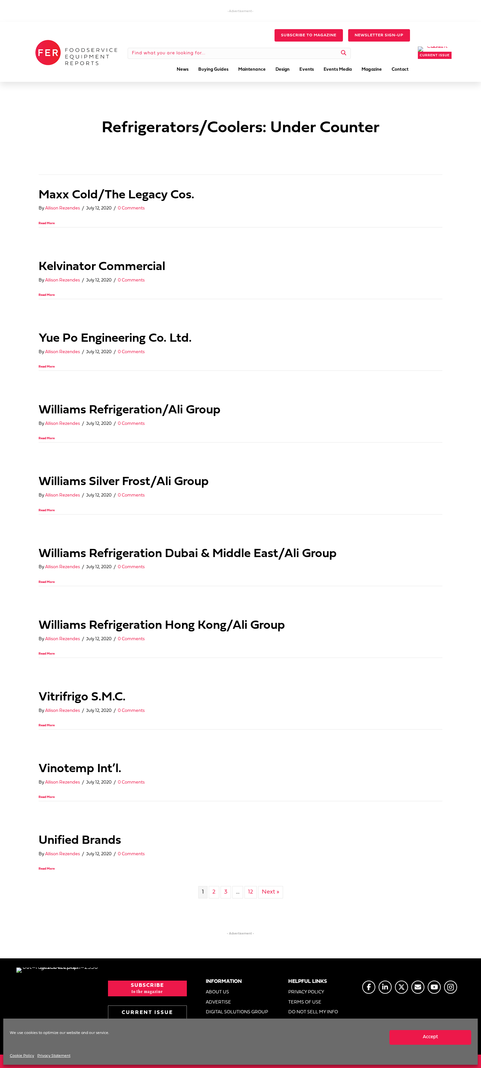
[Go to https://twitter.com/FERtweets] (401, 987)
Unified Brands (80, 840)
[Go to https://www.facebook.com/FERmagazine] (368, 987)
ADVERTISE (218, 1002)
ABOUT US (217, 992)
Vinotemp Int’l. (80, 769)
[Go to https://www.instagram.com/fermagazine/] (450, 987)
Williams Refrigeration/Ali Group (130, 410)
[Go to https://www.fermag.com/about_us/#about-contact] (417, 987)
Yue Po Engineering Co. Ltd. (115, 338)
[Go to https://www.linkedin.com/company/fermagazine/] (385, 987)
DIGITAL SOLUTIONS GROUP (237, 1012)
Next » (270, 892)
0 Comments (131, 208)
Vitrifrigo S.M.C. (82, 697)
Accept (430, 1037)
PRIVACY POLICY (306, 992)
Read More (47, 223)
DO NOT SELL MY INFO (313, 1012)
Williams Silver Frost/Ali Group (124, 482)
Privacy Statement (53, 1056)
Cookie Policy (22, 1056)
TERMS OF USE (304, 1002)
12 (250, 892)
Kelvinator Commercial (102, 267)
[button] (309, 35)
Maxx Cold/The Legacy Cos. (116, 195)
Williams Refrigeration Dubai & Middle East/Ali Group (188, 554)
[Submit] (343, 53)
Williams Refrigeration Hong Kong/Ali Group (162, 625)
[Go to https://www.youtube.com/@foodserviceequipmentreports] (434, 987)
